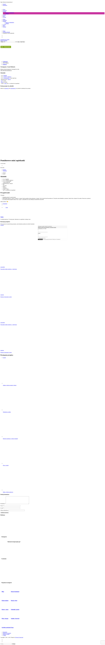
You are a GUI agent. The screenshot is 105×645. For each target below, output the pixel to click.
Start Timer (22, 41)
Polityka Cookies (6, 634)
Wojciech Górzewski (19, 637)
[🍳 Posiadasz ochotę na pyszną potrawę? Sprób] (29, 551)
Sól (1, 80)
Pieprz (2, 82)
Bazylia (9, 79)
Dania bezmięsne (15, 591)
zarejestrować (13, 88)
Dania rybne (14, 600)
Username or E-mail (42, 228)
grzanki (4, 357)
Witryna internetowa (4, 510)
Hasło (39, 233)
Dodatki (4, 11)
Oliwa (5, 83)
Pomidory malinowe (7, 76)
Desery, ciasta (5, 609)
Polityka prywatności (7, 633)
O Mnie (4, 635)
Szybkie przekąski (6, 32)
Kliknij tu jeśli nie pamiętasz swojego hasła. (47, 227)
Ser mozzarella (6, 78)
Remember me (42, 238)
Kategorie (5, 10)
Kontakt (4, 17)
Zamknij (2, 225)
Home (4, 9)
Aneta (7, 207)
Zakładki (7, 13)
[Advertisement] (36, 525)
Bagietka (5, 75)
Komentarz (5, 203)
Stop (18, 41)
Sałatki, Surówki (15, 618)
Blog (4, 16)
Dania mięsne (5, 600)
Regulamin (5, 632)
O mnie (4, 14)
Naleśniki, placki (15, 609)
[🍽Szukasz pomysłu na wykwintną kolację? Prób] (18, 551)
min (16, 41)
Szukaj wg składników (9, 12)
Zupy (12, 627)
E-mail (2, 508)
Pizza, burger (5, 618)
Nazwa (2, 505)
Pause (2, 41)
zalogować (7, 88)
